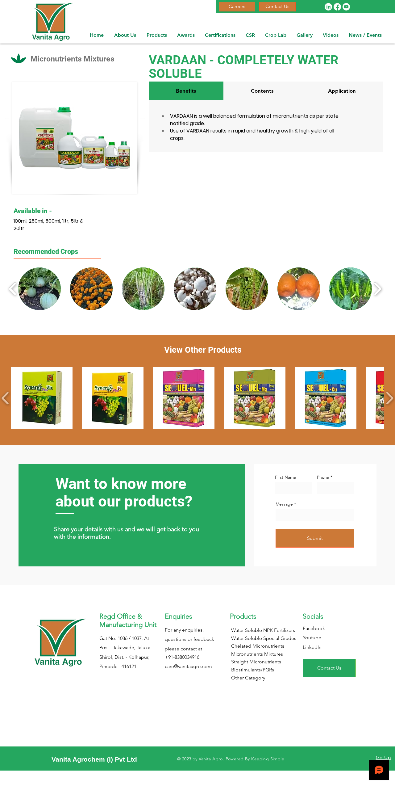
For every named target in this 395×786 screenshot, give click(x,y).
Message (284, 504)
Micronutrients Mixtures (257, 654)
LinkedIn (312, 647)
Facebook (314, 628)
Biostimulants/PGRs (252, 670)
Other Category (248, 678)
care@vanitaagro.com (188, 666)
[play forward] (378, 289)
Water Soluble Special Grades (263, 638)
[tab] (186, 91)
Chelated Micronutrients (257, 646)
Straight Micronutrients (256, 662)
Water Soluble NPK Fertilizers (263, 630)
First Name (285, 477)
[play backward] (13, 289)
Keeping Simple (267, 759)
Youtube (312, 638)
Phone (323, 477)
